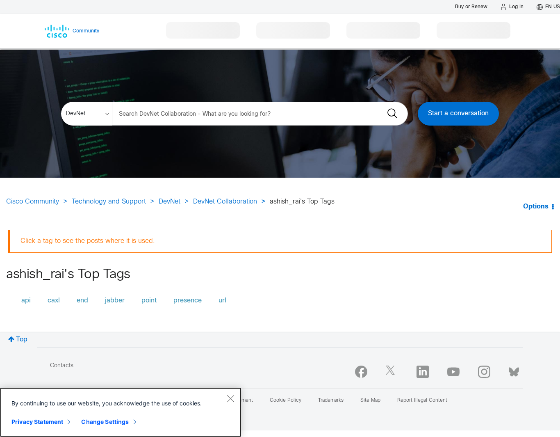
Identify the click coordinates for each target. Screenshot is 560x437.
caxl (54, 300)
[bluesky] (514, 370)
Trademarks (331, 400)
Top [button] (21, 339)
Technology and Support (109, 202)
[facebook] (361, 372)
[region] (120, 412)
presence (187, 300)
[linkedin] (423, 372)
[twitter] (392, 372)
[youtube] (453, 372)
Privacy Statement (37, 421)
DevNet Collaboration (225, 202)
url (222, 300)
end (82, 300)
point (149, 300)
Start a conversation (458, 113)
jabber (115, 300)
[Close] (230, 398)
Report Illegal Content (422, 400)
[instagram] (484, 372)
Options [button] (536, 207)
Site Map (370, 400)
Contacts (61, 365)
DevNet (169, 202)
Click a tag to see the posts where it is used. (87, 241)
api (26, 300)
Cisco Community (32, 202)
